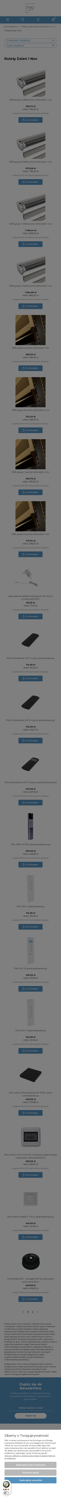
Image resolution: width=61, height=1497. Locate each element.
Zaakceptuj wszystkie (30, 1480)
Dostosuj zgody (30, 1472)
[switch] (6, 1492)
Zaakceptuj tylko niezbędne (30, 1465)
